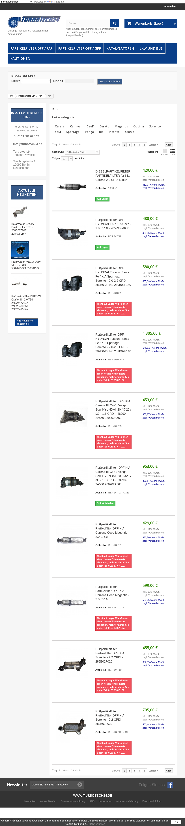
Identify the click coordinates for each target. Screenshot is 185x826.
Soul (58, 132)
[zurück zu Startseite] (11, 96)
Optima (138, 126)
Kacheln (164, 154)
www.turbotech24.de (92, 795)
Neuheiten (30, 801)
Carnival (75, 126)
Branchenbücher (151, 801)
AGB (92, 801)
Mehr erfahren (97, 823)
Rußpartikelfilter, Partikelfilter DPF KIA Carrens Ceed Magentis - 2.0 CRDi (112, 535)
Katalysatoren (120, 48)
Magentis (121, 126)
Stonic (129, 132)
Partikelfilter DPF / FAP (31, 48)
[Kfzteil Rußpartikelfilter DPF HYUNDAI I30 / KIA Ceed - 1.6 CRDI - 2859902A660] (72, 234)
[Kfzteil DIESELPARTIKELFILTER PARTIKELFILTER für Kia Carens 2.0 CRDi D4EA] (72, 186)
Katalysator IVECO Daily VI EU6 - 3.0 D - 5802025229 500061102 (26, 265)
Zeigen (56, 158)
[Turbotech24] (34, 22)
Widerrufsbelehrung (127, 801)
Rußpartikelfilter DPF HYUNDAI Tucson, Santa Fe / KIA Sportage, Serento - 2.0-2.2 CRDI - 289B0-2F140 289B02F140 (113, 280)
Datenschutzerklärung (73, 801)
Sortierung (58, 151)
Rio (101, 132)
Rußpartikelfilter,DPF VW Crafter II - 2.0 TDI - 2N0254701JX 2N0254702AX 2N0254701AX (26, 303)
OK (176, 822)
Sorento (155, 126)
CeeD (90, 126)
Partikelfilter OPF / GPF (79, 48)
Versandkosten (48, 801)
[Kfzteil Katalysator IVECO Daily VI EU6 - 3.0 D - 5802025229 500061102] (20, 250)
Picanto (114, 132)
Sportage (72, 132)
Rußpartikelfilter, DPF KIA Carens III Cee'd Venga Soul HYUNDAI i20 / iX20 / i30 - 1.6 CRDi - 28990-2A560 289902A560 (113, 414)
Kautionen (20, 58)
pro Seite (78, 158)
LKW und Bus (151, 48)
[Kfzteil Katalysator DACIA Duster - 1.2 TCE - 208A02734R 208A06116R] (20, 212)
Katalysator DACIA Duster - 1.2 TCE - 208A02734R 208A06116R (22, 228)
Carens (60, 126)
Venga (89, 132)
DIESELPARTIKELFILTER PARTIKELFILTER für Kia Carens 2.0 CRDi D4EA (112, 180)
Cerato (104, 126)
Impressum (105, 801)
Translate (59, 1)
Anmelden (170, 6)
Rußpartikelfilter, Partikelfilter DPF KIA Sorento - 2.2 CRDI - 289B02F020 (109, 659)
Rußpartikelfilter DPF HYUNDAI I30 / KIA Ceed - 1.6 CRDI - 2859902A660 (113, 228)
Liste (173, 154)
